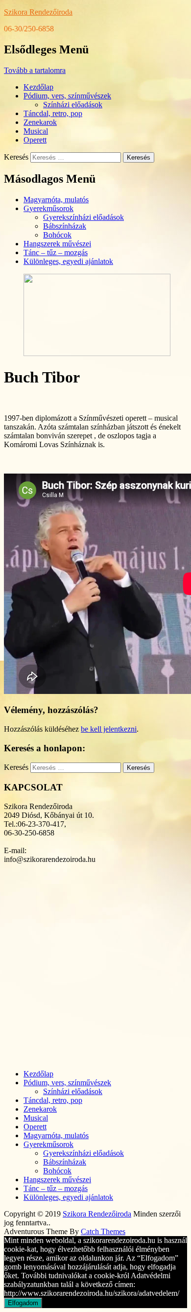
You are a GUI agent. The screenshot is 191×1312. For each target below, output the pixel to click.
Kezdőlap (38, 87)
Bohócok (57, 235)
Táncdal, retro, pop (53, 113)
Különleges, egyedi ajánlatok (68, 261)
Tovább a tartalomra (35, 70)
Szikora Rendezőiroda (38, 12)
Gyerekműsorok (48, 208)
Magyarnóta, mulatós (56, 199)
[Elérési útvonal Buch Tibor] (97, 353)
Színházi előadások (72, 104)
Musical (36, 131)
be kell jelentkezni (109, 729)
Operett (35, 140)
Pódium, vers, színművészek (67, 96)
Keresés (16, 157)
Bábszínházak (64, 226)
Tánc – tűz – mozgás (56, 252)
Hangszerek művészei (57, 243)
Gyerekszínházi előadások (83, 217)
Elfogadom (23, 1303)
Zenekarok (40, 122)
